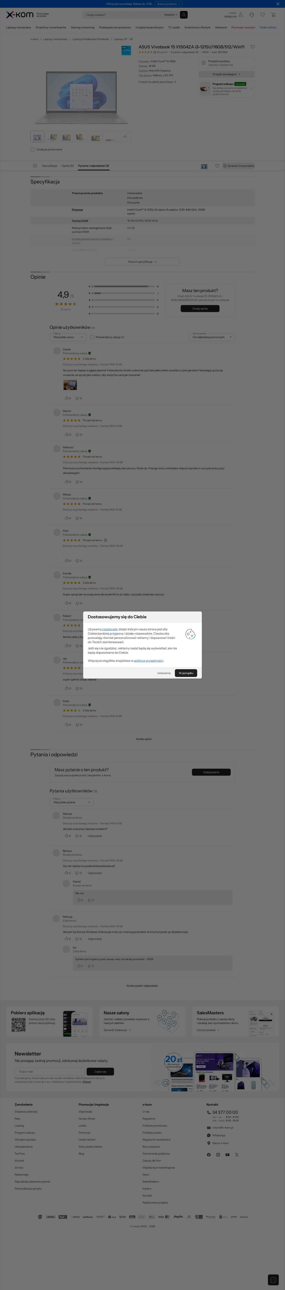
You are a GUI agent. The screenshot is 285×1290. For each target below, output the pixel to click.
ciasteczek (109, 629)
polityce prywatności (148, 661)
